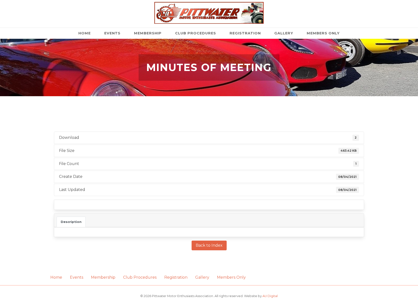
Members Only (323, 33)
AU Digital (270, 296)
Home (84, 33)
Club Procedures (195, 33)
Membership (148, 33)
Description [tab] (71, 222)
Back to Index (209, 245)
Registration (245, 33)
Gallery (283, 33)
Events (112, 33)
